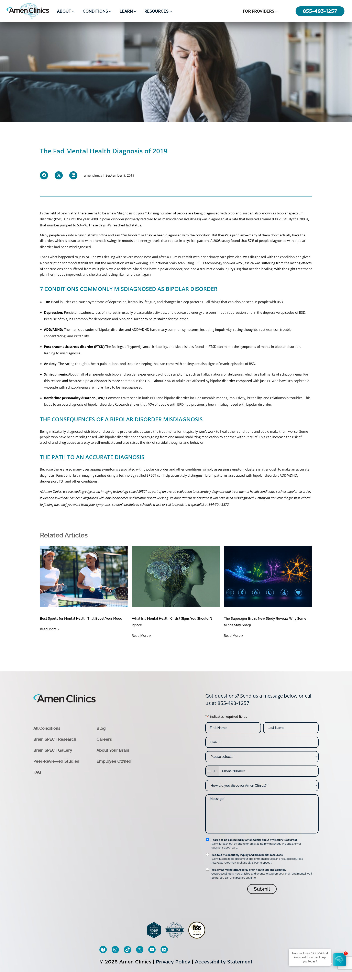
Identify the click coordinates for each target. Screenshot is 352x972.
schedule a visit (150, 504)
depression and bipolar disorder (119, 319)
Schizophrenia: (56, 374)
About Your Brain (113, 750)
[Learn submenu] (135, 11)
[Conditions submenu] (110, 11)
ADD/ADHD (53, 329)
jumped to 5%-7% (73, 225)
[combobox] (212, 771)
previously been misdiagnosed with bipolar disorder (231, 404)
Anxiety (50, 363)
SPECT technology (208, 263)
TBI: (47, 302)
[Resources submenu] (170, 11)
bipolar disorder (240, 213)
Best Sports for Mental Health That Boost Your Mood (81, 618)
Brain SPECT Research (54, 739)
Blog (101, 728)
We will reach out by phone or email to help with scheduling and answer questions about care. (256, 843)
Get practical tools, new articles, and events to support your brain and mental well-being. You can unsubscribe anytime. (262, 873)
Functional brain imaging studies (81, 475)
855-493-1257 (233, 703)
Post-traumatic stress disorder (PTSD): (74, 346)
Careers (104, 739)
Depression (53, 312)
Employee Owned (114, 761)
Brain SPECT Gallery (52, 750)
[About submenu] (73, 11)
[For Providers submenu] (276, 11)
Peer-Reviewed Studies (56, 761)
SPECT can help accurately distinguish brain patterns (187, 475)
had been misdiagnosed (72, 247)
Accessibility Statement (224, 962)
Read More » (49, 629)
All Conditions (46, 728)
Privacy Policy (173, 962)
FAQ (37, 772)
